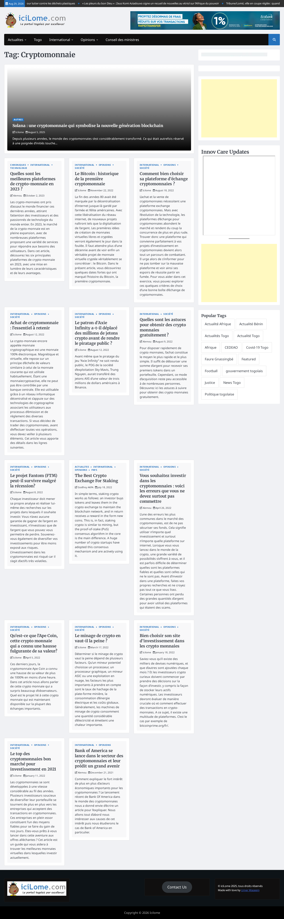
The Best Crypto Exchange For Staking (96, 478)
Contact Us (177, 886)
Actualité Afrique (218, 324)
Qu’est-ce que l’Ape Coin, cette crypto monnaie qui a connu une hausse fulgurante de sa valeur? (34, 643)
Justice (210, 382)
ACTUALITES (82, 467)
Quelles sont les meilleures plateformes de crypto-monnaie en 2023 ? (33, 181)
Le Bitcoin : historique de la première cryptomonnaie (97, 179)
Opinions (88, 39)
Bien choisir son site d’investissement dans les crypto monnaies (162, 640)
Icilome (19, 132)
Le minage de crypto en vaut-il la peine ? (98, 638)
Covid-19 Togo (257, 347)
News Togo (232, 382)
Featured (249, 359)
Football (211, 371)
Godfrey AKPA (85, 487)
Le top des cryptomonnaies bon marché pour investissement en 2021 (33, 761)
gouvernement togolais (244, 371)
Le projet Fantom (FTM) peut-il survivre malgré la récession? (33, 480)
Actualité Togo (248, 336)
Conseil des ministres (122, 39)
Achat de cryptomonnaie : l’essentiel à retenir (34, 325)
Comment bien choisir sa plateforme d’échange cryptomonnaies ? (164, 179)
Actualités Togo (217, 336)
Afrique (210, 347)
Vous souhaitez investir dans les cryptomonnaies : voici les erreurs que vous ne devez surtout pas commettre (163, 488)
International (59, 39)
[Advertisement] (239, 108)
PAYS (94, 470)
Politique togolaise (219, 394)
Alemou (17, 195)
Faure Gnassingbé (219, 359)
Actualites (15, 39)
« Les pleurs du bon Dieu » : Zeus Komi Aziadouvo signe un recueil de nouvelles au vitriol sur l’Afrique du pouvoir (141, 3)
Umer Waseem (250, 890)
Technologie (18, 168)
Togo (38, 39)
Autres (18, 119)
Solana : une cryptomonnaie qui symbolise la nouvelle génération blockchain (87, 125)
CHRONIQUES (18, 165)
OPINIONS (105, 165)
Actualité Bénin (251, 324)
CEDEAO (231, 347)
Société (80, 168)
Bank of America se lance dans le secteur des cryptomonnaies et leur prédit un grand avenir (99, 758)
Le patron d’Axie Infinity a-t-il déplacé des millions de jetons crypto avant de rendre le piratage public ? (97, 333)
